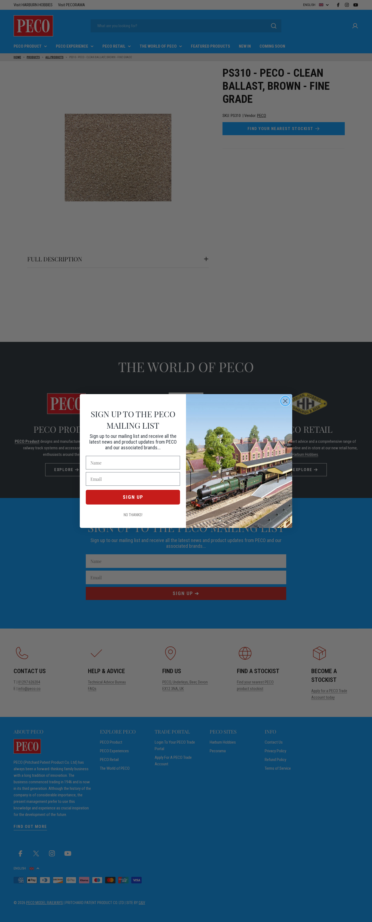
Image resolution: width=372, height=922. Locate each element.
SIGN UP (133, 497)
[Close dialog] (285, 401)
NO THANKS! (133, 515)
